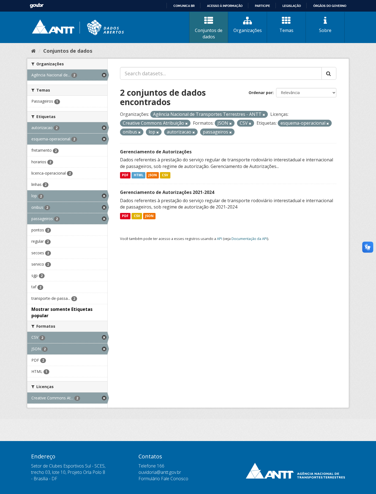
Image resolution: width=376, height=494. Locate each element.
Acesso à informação (225, 6)
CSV (165, 175)
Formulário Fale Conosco (163, 479)
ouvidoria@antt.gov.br (159, 472)
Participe (262, 6)
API (219, 238)
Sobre (325, 30)
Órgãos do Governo (329, 6)
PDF (125, 175)
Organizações (247, 30)
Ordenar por (261, 92)
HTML (138, 175)
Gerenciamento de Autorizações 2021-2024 (167, 192)
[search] (328, 73)
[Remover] (264, 115)
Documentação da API (249, 238)
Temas (286, 30)
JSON (152, 175)
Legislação (291, 6)
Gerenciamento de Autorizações (156, 152)
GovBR (36, 5)
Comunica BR (184, 6)
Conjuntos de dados (208, 33)
